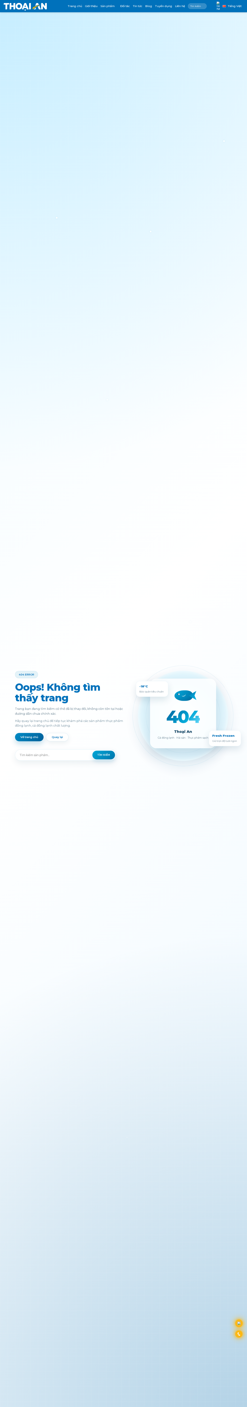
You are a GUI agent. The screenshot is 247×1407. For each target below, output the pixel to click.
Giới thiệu (91, 6)
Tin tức (137, 6)
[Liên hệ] (239, 1323)
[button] (218, 6)
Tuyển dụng (163, 6)
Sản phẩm (108, 6)
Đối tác (125, 6)
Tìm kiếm (103, 754)
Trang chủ (75, 6)
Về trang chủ (29, 737)
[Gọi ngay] (238, 1334)
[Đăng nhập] (212, 6)
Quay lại (57, 737)
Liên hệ (180, 6)
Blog (148, 6)
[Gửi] (203, 6)
